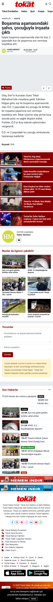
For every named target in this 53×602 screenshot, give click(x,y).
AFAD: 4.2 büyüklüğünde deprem (31, 427)
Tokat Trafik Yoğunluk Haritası (18, 539)
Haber (24, 11)
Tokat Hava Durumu (13, 533)
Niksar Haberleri (28, 447)
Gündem (22, 563)
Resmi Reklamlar (28, 560)
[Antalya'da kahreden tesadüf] (13, 305)
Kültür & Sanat (10, 566)
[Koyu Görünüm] (47, 4)
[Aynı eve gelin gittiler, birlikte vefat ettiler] (13, 261)
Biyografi (24, 566)
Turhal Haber (9, 563)
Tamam (33, 599)
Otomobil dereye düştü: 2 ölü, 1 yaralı (35, 465)
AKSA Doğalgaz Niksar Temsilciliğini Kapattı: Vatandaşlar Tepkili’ (35, 453)
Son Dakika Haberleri (14, 547)
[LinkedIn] (31, 522)
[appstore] (15, 573)
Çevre (41, 396)
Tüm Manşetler (11, 544)
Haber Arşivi (10, 550)
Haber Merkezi (23, 235)
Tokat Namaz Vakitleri (14, 536)
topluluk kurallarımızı (27, 363)
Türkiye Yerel (19, 557)
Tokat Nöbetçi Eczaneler (15, 530)
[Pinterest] (22, 522)
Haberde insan (10, 560)
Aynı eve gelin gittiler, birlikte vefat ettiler (11, 271)
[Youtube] (36, 522)
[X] (17, 522)
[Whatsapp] (41, 522)
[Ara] (50, 4)
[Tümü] (49, 389)
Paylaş (8, 88)
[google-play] (38, 573)
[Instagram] (26, 522)
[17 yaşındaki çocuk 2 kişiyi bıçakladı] (39, 283)
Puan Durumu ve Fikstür (15, 542)
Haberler (6, 18)
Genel (24, 473)
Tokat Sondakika (10, 11)
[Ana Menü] (3, 4)
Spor (32, 11)
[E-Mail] (19, 240)
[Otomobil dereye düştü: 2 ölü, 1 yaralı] (13, 283)
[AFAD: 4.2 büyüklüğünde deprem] (39, 261)
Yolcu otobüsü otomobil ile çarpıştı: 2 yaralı (39, 315)
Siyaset (24, 435)
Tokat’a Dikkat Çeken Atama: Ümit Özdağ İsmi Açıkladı (34, 440)
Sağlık (46, 566)
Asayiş (41, 11)
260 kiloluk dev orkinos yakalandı (43, 402)
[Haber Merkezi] (8, 236)
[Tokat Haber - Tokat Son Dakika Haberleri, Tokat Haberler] (24, 3)
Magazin (35, 566)
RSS (7, 588)
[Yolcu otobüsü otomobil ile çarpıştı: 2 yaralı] (39, 305)
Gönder (7, 354)
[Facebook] (12, 522)
